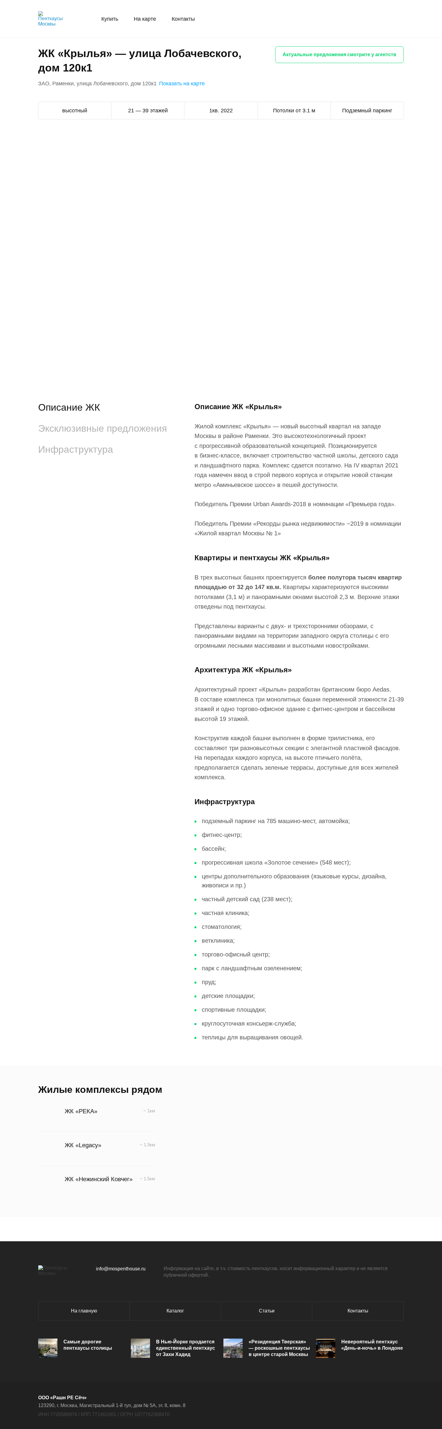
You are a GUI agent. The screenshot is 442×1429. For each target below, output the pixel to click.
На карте (145, 19)
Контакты (183, 19)
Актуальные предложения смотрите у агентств (339, 54)
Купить (109, 19)
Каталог (175, 1310)
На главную (84, 1310)
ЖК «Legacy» (83, 1145)
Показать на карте (182, 84)
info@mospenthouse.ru (121, 1268)
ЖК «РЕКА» (81, 1111)
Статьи (267, 1310)
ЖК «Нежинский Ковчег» (99, 1179)
